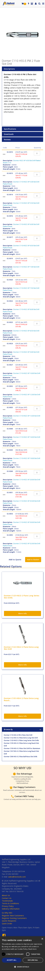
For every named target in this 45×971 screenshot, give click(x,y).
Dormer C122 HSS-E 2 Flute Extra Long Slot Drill (21, 738)
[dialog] (22, 953)
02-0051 (10, 492)
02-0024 (10, 343)
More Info (22, 613)
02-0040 (10, 429)
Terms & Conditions (10, 903)
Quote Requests (9, 920)
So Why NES (7, 912)
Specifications (10, 129)
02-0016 (10, 216)
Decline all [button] (33, 960)
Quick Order (7, 923)
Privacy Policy (8, 906)
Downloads (9, 134)
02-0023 (10, 322)
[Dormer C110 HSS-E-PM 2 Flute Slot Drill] (22, 34)
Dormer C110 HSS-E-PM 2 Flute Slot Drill (18, 735)
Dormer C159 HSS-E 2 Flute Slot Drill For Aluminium (22, 748)
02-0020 (10, 280)
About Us (6, 895)
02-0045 (10, 450)
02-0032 (10, 386)
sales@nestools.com (17, 876)
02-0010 (10, 152)
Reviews (7, 139)
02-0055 (10, 535)
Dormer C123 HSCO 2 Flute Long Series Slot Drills (21, 740)
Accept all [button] (11, 960)
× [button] (42, 939)
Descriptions (9, 69)
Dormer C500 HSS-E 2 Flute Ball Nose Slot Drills (20, 756)
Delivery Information (11, 908)
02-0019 (10, 258)
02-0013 (10, 173)
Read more (32, 949)
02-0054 (10, 514)
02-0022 (10, 301)
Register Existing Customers (14, 918)
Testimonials (7, 900)
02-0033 (10, 407)
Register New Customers (13, 915)
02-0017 (10, 237)
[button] (22, 966)
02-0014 (10, 194)
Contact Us (6, 898)
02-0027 (10, 365)
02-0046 (10, 471)
